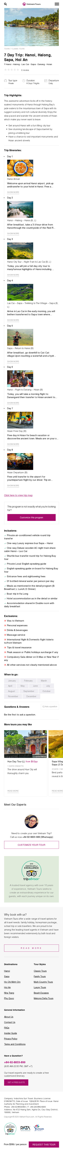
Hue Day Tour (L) (22, 761)
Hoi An (7, 987)
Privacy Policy (10, 1039)
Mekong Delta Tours (43, 998)
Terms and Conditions (15, 1044)
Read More (31, 948)
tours (7, 49)
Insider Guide (10, 1033)
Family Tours (40, 976)
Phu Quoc (9, 998)
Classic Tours (18, 49)
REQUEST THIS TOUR (44, 1144)
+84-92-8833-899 (14, 1062)
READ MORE (13, 791)
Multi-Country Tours (43, 982)
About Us (8, 1017)
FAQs (6, 1028)
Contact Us (9, 1022)
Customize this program (31, 517)
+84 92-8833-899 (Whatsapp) (37, 837)
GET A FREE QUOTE (16, 1082)
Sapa (6, 976)
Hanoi (7, 971)
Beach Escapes (41, 993)
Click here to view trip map (18, 495)
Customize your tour (31, 845)
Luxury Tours (40, 987)
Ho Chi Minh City (12, 982)
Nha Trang (9, 993)
